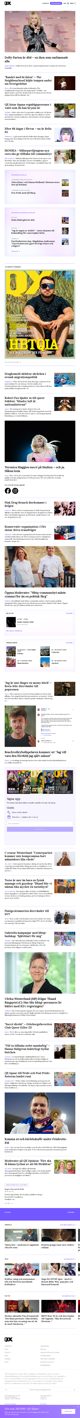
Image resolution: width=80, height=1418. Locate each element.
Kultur (14, 217)
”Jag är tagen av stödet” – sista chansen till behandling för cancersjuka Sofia (32, 231)
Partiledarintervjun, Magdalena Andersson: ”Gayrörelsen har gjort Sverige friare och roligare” (33, 243)
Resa (6, 1355)
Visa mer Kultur (68, 1296)
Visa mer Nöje (69, 1259)
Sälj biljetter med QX (14, 631)
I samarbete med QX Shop (20, 190)
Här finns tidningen (47, 1359)
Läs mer (7, 1203)
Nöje (6, 1349)
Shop (6, 1362)
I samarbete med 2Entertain (21, 179)
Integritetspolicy (47, 1362)
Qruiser (7, 1359)
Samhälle (15, 238)
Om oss (43, 1349)
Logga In (45, 3)
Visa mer (69, 613)
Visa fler (14, 251)
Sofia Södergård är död (22, 220)
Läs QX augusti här (12, 362)
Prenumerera (56, 3)
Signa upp (68, 1411)
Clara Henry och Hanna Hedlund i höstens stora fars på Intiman (35, 183)
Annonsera (44, 1346)
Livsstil (14, 228)
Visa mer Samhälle (67, 1225)
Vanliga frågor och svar (49, 1352)
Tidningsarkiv (45, 1355)
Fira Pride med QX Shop (23, 193)
